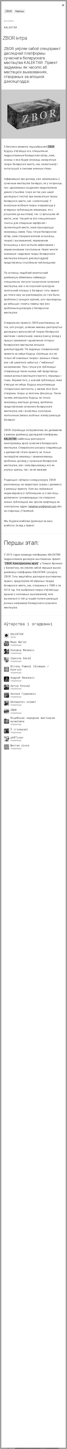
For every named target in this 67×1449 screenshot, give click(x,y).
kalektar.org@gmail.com (43, 506)
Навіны (19, 11)
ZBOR (8, 11)
